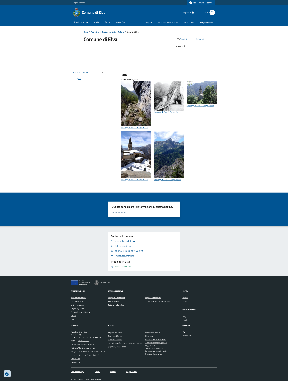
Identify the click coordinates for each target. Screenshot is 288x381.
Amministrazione (81, 22)
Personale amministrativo (80, 312)
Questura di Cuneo (115, 339)
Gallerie (121, 32)
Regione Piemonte (79, 2)
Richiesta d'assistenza (153, 354)
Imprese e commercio (153, 297)
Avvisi (184, 301)
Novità (96, 22)
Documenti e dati (77, 301)
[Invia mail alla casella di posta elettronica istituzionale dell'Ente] (85, 344)
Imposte (149, 22)
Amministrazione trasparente (156, 342)
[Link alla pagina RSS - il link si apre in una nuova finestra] (193, 12)
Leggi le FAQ (150, 345)
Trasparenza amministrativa (168, 22)
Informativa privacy (152, 332)
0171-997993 (83, 340)
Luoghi (184, 316)
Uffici (73, 319)
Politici (73, 315)
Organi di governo (77, 308)
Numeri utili (75, 362)
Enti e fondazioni (77, 305)
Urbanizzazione (188, 22)
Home (85, 32)
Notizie (185, 297)
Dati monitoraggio (77, 371)
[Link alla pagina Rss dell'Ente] (183, 332)
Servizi (107, 22)
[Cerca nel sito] (211, 12)
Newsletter (186, 335)
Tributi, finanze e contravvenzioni (157, 301)
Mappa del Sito (131, 371)
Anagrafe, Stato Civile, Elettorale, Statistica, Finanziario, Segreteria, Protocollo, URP (88, 353)
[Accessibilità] (7, 374)
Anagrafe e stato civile (116, 297)
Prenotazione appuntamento (156, 351)
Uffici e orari (75, 358)
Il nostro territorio (109, 32)
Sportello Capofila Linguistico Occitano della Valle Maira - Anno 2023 (125, 345)
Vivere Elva (120, 22)
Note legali (149, 336)
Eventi (184, 320)
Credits (113, 371)
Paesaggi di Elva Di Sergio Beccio (134, 127)
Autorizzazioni (113, 301)
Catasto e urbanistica (116, 305)
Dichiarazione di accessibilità (155, 339)
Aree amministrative (78, 297)
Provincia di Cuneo (115, 336)
